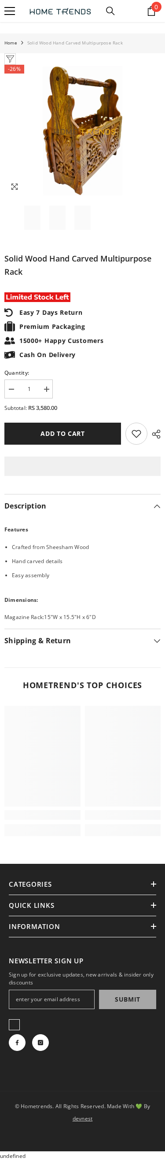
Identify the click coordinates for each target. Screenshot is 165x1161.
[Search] (110, 11)
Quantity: (16, 372)
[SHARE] (154, 434)
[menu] (9, 11)
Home (10, 43)
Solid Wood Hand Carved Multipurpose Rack (77, 265)
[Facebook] (17, 1042)
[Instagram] (40, 1042)
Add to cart (62, 433)
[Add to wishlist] (136, 434)
